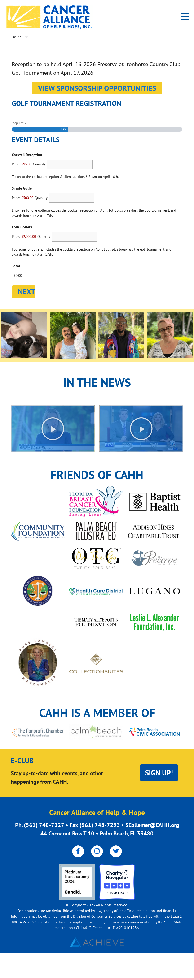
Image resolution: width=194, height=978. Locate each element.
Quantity (39, 164)
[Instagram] (97, 851)
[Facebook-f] (78, 851)
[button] (53, 429)
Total (16, 266)
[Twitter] (116, 851)
